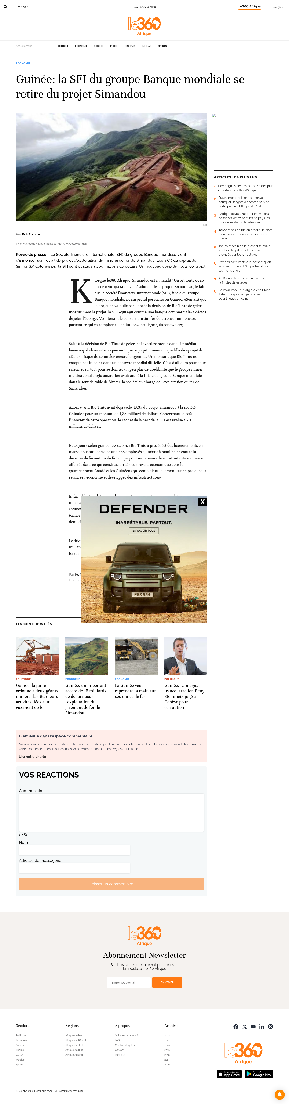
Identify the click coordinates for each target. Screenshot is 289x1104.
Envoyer (167, 982)
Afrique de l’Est (74, 1050)
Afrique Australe (74, 1054)
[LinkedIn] (261, 1026)
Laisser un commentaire (111, 884)
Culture (130, 46)
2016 (167, 1064)
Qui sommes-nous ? (126, 1035)
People (114, 46)
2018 (167, 1054)
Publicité (120, 1054)
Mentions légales (125, 1045)
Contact (119, 1050)
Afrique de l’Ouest (75, 1040)
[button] (280, 1095)
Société (99, 46)
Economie (81, 46)
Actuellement (24, 45)
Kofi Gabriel (31, 234)
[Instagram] (270, 1026)
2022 (167, 1035)
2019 (167, 1050)
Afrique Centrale (74, 1045)
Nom (23, 842)
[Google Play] (258, 1073)
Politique (63, 46)
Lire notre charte (32, 757)
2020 (167, 1045)
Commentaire (31, 791)
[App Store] (229, 1073)
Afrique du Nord (74, 1035)
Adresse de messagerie (40, 860)
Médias (146, 46)
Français (277, 7)
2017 (166, 1059)
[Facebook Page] (235, 1026)
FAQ (117, 1040)
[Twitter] (244, 1026)
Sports (162, 46)
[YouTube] (253, 1026)
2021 (166, 1040)
